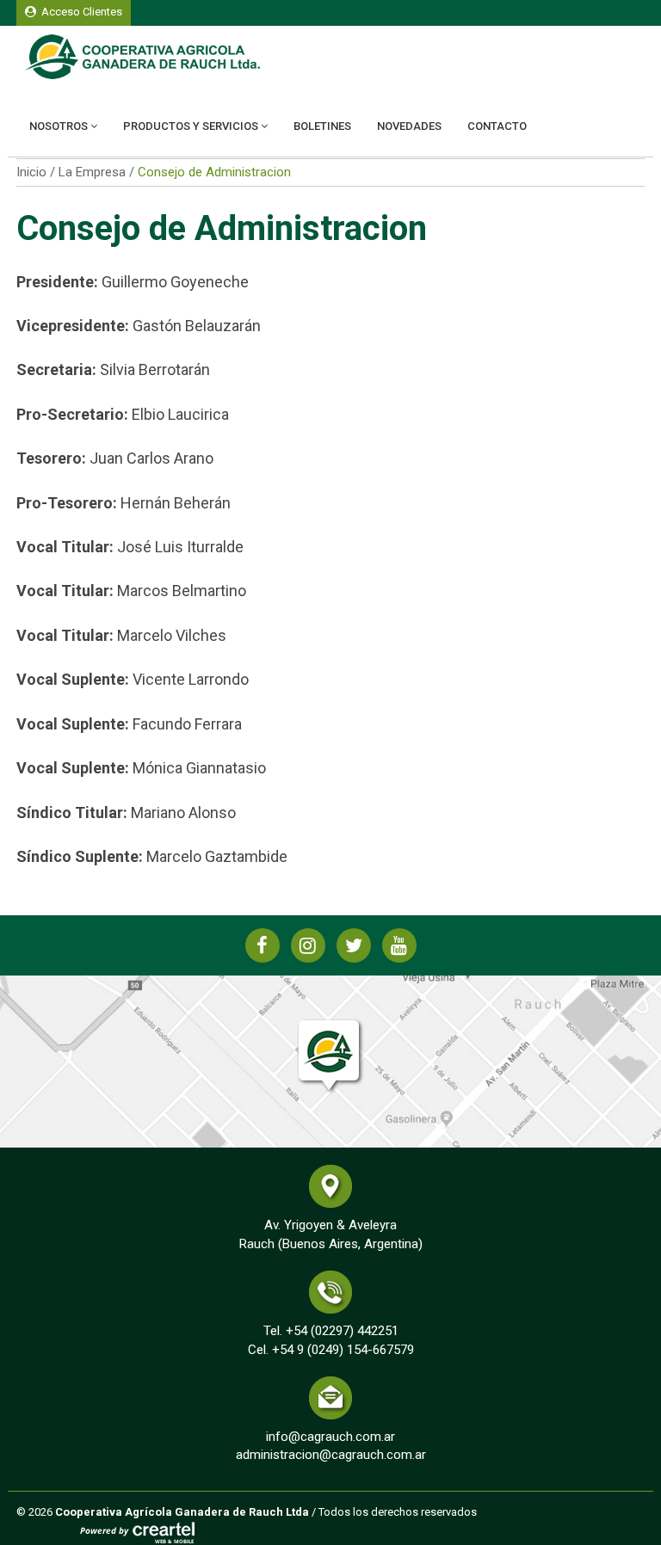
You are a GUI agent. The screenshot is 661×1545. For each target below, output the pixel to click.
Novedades (409, 126)
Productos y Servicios (192, 126)
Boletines (322, 126)
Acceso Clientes (79, 11)
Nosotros (59, 126)
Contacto (497, 126)
